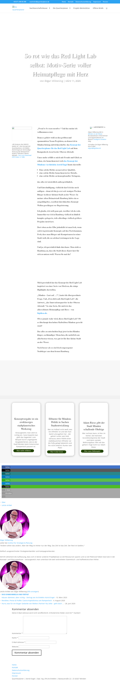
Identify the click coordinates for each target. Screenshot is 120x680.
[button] (6, 467)
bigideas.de (42, 313)
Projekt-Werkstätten (81, 8)
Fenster (105, 2)
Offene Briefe (98, 8)
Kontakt (70, 2)
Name (15, 638)
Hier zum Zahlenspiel (92, 451)
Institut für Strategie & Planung (20, 543)
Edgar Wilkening (53, 80)
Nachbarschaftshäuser (39, 8)
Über (4, 502)
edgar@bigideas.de (94, 148)
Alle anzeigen (33, 591)
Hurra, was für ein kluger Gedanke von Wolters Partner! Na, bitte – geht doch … (33, 603)
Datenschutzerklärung (83, 2)
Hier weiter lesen (56, 451)
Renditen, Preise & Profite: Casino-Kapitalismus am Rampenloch (27, 600)
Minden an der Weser (95, 134)
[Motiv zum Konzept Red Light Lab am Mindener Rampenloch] (34, 369)
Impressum (97, 2)
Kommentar (17, 633)
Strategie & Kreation (99, 139)
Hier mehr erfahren (24, 450)
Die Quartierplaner (60, 8)
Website (15, 647)
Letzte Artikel (7, 505)
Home (64, 2)
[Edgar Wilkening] (14, 537)
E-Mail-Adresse (18, 642)
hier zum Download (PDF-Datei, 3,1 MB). (21, 156)
